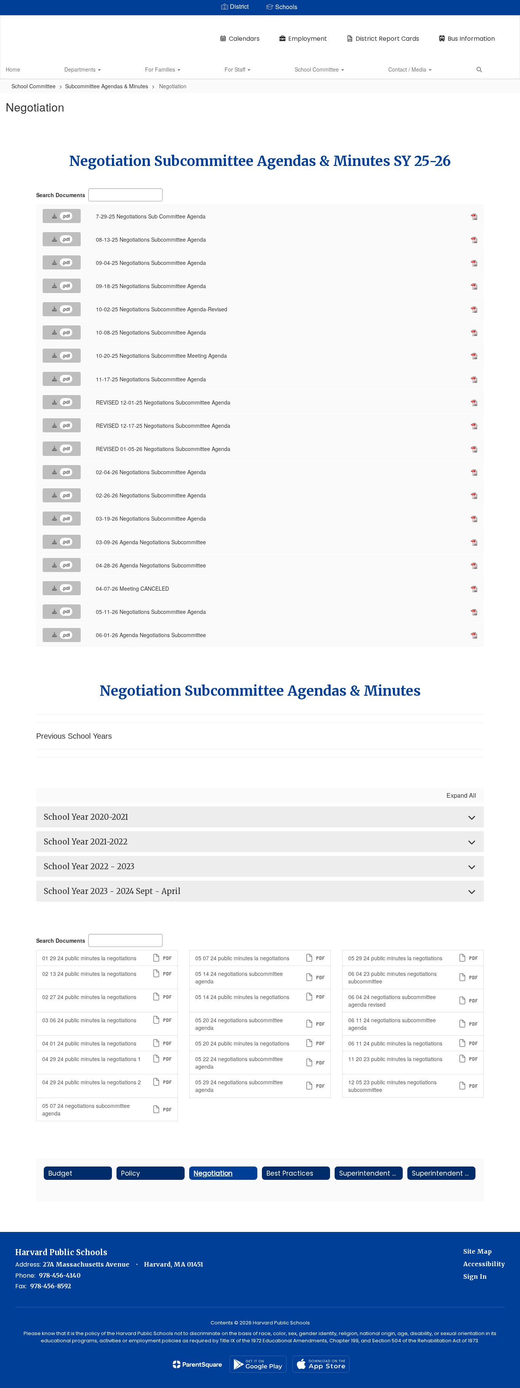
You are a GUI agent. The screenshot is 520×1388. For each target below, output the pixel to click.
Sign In (475, 1276)
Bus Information (471, 38)
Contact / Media (408, 69)
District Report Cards (387, 38)
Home (13, 69)
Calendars (244, 38)
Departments (80, 69)
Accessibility (484, 1264)
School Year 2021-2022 (86, 841)
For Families (161, 69)
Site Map (477, 1251)
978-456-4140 (60, 1275)
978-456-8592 (50, 1286)
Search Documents (60, 195)
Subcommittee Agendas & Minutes (106, 86)
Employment (307, 38)
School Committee (317, 69)
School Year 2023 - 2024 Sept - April (112, 891)
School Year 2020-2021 (86, 817)
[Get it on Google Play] (258, 1364)
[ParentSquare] (197, 1364)
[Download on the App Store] (320, 1364)
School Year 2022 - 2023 (89, 866)
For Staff (236, 69)
